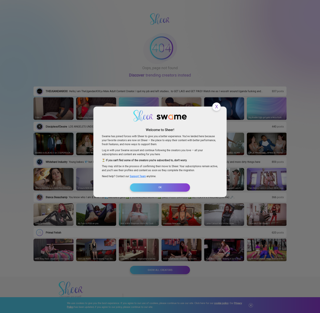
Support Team (138, 176)
